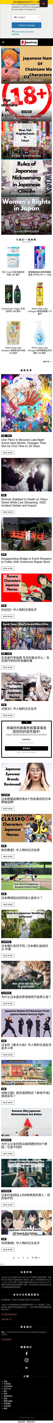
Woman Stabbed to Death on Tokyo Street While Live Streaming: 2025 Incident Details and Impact (24, 502)
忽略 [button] (38, 2)
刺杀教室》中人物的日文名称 (20, 850)
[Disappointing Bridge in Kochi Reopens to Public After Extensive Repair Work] (26, 534)
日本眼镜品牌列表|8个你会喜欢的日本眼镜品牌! (26, 800)
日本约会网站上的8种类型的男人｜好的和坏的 (25, 1196)
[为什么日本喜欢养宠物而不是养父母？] (26, 975)
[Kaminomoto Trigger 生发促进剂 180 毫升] (13, 294)
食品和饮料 (6, 1140)
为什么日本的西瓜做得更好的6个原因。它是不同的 (24, 1145)
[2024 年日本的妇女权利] (26, 216)
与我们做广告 (6, 1319)
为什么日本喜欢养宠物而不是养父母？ (26, 997)
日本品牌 (5, 795)
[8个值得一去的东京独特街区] (26, 140)
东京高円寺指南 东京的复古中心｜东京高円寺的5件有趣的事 (25, 659)
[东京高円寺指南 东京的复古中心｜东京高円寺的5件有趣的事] (26, 636)
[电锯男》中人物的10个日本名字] (26, 65)
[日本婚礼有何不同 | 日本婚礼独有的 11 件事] (26, 924)
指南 (3, 653)
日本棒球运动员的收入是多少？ (22, 898)
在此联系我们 (6, 1339)
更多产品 (46, 361)
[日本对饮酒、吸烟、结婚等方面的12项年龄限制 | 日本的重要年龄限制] (26, 103)
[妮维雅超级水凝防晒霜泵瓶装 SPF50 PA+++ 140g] (40, 257)
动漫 (26, 77)
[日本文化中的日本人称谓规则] (26, 178)
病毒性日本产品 (22, 2)
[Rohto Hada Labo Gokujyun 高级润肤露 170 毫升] (40, 294)
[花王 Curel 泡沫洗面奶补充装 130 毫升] (13, 257)
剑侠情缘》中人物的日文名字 (20, 1243)
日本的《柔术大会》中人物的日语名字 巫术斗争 (26, 1046)
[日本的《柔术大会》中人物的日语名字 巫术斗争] (26, 1023)
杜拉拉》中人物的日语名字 (19, 609)
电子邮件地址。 (26, 739)
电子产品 (7, 1389)
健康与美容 (8, 1401)
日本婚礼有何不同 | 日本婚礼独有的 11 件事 (24, 947)
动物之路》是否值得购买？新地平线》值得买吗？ (26, 1094)
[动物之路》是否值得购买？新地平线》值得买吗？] (26, 1072)
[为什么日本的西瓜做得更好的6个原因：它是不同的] (26, 1122)
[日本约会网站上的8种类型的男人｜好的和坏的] (26, 1173)
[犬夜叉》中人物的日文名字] (26, 687)
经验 (26, 152)
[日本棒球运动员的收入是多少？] (26, 876)
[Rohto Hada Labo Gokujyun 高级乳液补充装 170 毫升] (13, 333)
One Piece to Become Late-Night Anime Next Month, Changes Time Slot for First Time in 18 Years (23, 443)
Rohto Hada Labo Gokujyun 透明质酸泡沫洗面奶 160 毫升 (40, 350)
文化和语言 (26, 111)
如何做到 (7, 1403)
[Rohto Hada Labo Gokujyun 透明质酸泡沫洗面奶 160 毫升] (40, 333)
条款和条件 (30, 1422)
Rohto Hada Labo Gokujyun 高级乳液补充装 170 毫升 (13, 350)
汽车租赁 (7, 1384)
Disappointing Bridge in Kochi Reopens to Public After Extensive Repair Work (26, 560)
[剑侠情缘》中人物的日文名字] (26, 1222)
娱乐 (5, 1391)
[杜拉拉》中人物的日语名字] (26, 588)
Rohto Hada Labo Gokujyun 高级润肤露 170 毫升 (40, 311)
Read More (8, 452)
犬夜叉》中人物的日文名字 (19, 708)
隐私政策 (21, 1422)
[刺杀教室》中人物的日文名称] (26, 828)
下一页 (34, 1258)
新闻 (9, 436)
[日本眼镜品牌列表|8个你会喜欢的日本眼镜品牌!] (26, 777)
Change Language (26, 25)
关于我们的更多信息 (9, 1314)
